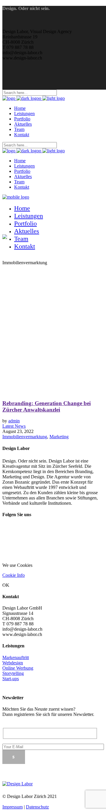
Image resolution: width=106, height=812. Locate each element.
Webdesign (12, 662)
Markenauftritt (15, 657)
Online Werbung (17, 668)
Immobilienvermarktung (24, 436)
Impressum (12, 806)
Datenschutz (37, 806)
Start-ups (10, 678)
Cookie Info (13, 575)
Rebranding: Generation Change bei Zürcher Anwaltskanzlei (46, 406)
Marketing (59, 436)
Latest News (14, 426)
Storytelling (13, 673)
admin (14, 420)
